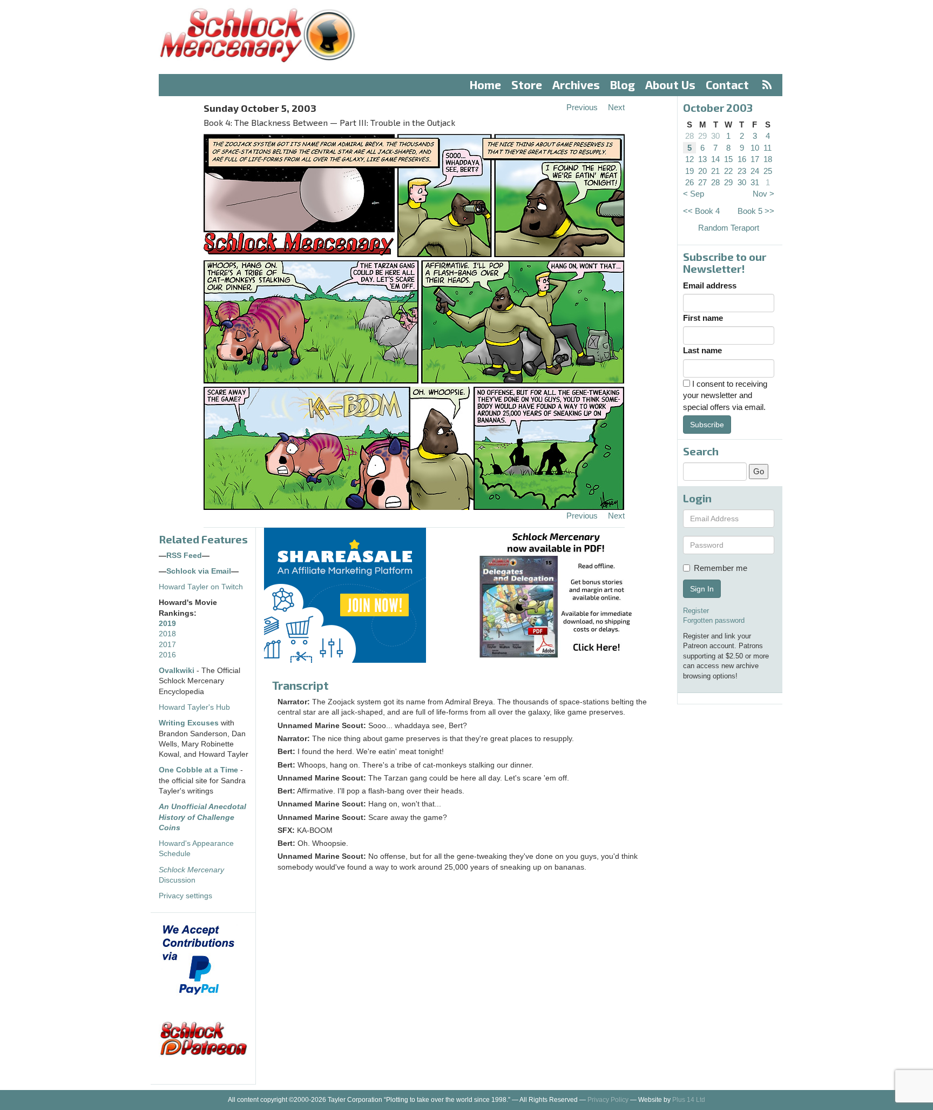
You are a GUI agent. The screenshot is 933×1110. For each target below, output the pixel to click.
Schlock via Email (198, 571)
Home (485, 84)
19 (689, 171)
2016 (167, 655)
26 (689, 182)
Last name (702, 350)
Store (526, 84)
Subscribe (707, 424)
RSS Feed (184, 555)
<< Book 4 (701, 211)
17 (755, 159)
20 (702, 171)
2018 (167, 634)
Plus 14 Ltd (688, 1100)
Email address (709, 285)
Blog (622, 84)
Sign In (702, 588)
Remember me (720, 568)
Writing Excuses (189, 723)
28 (689, 135)
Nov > (763, 193)
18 (767, 159)
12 (689, 159)
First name (703, 317)
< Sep (693, 193)
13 (702, 159)
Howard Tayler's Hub (194, 707)
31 (755, 182)
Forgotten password (714, 620)
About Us (670, 84)
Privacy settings (185, 896)
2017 (167, 645)
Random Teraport (728, 227)
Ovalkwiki (178, 671)
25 (767, 171)
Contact (727, 84)
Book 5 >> (756, 211)
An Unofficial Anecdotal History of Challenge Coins (202, 817)
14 (715, 159)
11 (767, 147)
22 (728, 171)
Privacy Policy (607, 1100)
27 (702, 182)
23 (742, 171)
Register (696, 611)
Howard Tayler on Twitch (201, 587)
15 (728, 159)
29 (702, 135)
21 (715, 171)
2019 (167, 624)
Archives (576, 84)
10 (755, 147)
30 (715, 135)
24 (755, 171)
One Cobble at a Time (198, 770)
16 (742, 159)
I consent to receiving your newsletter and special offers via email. (725, 395)
